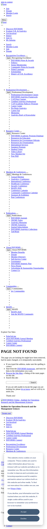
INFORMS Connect (14, 345)
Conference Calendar (19, 190)
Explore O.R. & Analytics (16, 31)
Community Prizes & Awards (22, 67)
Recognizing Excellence (16, 55)
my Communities (18, 291)
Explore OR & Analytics (16, 420)
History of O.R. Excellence (22, 74)
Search (8, 44)
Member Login (12, 13)
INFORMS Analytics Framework (24, 97)
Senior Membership (19, 65)
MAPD (9, 307)
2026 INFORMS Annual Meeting (19, 338)
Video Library (16, 152)
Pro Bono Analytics (19, 108)
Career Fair (15, 110)
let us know (25, 389)
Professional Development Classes (24, 95)
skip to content (7, 2)
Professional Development (16, 90)
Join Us (9, 38)
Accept (23, 512)
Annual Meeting (17, 177)
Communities (11, 286)
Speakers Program (18, 147)
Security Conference (19, 186)
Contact (9, 526)
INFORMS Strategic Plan (21, 264)
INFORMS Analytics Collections (24, 229)
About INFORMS (13, 247)
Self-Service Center (18, 259)
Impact (8, 36)
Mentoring (15, 113)
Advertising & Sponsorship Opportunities (27, 268)
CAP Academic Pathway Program (24, 104)
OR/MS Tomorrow (18, 225)
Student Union (17, 149)
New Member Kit (18, 154)
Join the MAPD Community (22, 314)
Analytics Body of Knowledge (23, 115)
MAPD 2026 (16, 188)
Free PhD (15, 156)
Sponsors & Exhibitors (20, 195)
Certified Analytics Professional (23, 101)
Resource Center (13, 131)
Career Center (16, 106)
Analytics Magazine (19, 222)
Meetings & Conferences (16, 172)
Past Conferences (18, 197)
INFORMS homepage (26, 369)
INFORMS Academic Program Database (27, 136)
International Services (19, 145)
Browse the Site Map (14, 373)
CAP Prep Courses (18, 99)
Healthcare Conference (20, 184)
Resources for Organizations (22, 143)
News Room (16, 266)
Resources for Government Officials (25, 140)
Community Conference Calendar (24, 193)
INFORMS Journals (19, 218)
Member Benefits (18, 252)
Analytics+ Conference (20, 179)
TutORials (15, 232)
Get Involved (11, 33)
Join (7, 9)
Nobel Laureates (17, 69)
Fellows (14, 63)
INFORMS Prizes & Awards (22, 60)
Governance (16, 261)
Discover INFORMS (14, 29)
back (9, 58)
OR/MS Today (17, 220)
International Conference (21, 181)
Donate (9, 11)
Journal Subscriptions (19, 227)
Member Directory (18, 257)
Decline (23, 518)
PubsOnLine (11, 336)
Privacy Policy (16, 488)
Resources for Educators (20, 138)
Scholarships (16, 72)
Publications (11, 213)
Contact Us (15, 270)
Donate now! (6, 413)
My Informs (10, 40)
